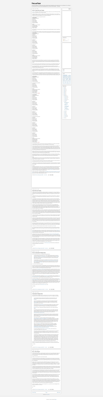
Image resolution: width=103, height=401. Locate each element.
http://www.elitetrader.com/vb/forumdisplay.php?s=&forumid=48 (41, 327)
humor (65, 81)
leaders (67, 82)
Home (46, 392)
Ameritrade (35, 299)
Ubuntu (66, 80)
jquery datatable (64, 82)
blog (70, 80)
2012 (64, 87)
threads (65, 83)
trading (63, 80)
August (65, 100)
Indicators (64, 77)
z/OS (70, 83)
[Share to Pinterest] (53, 248)
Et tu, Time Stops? (36, 351)
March (65, 114)
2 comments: (46, 389)
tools (66, 83)
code (68, 77)
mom (70, 82)
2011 (64, 88)
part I (33, 11)
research (67, 79)
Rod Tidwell (51, 169)
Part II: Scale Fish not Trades (38, 10)
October (65, 98)
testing (63, 83)
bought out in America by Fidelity (46, 328)
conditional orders (42, 304)
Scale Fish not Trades (36, 190)
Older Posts (58, 392)
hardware (70, 78)
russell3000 (65, 75)
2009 (64, 90)
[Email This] (49, 174)
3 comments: (46, 289)
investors (67, 81)
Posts (64, 39)
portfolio (69, 75)
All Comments (65, 40)
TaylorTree (36, 3)
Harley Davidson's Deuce (43, 284)
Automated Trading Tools (37, 293)
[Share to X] (51, 174)
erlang (70, 77)
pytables (64, 79)
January (65, 116)
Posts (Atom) (47, 394)
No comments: (46, 248)
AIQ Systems (41, 314)
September (65, 99)
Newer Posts (34, 392)
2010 (64, 89)
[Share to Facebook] (52, 174)
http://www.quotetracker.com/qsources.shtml (39, 312)
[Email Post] (49, 248)
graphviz (67, 78)
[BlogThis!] (50, 174)
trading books (68, 83)
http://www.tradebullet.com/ (44, 318)
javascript (70, 81)
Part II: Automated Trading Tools (39, 252)
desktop (63, 81)
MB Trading (35, 307)
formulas (67, 77)
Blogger (55, 399)
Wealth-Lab (39, 323)
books (65, 78)
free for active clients (46, 275)
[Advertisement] (46, 182)
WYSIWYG (69, 80)
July (65, 101)
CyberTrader (35, 302)
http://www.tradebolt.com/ (37, 318)
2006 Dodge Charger (47, 242)
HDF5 (65, 80)
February (65, 115)
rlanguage (69, 79)
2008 (64, 91)
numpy (63, 78)
